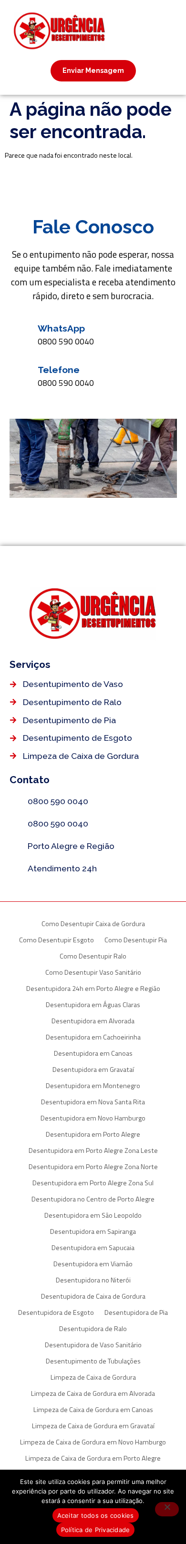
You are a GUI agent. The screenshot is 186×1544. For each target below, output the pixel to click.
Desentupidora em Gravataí (93, 1069)
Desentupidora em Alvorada (93, 1021)
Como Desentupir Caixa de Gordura (93, 923)
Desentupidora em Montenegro (93, 1085)
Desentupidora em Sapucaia (93, 1247)
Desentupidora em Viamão (93, 1264)
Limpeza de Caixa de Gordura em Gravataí (93, 1426)
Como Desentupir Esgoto (56, 940)
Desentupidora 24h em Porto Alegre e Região (93, 988)
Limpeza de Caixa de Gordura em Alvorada (93, 1393)
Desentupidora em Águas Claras (93, 1004)
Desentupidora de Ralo (93, 1328)
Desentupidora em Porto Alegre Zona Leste (93, 1150)
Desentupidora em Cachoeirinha (93, 1037)
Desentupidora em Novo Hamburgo (93, 1118)
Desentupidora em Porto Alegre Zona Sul (93, 1183)
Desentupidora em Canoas (93, 1053)
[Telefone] (20, 374)
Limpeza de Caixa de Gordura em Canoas (93, 1409)
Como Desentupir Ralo (93, 956)
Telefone (59, 369)
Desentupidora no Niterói (93, 1280)
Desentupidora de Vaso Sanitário (93, 1345)
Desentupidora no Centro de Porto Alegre (93, 1199)
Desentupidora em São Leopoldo (93, 1215)
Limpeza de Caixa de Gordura (93, 1377)
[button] (143, 30)
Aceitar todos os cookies (95, 1515)
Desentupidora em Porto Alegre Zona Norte (93, 1166)
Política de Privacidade (95, 1530)
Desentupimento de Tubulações (93, 1361)
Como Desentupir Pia (135, 940)
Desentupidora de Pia (136, 1312)
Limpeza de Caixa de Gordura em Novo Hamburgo (93, 1442)
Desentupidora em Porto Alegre (93, 1134)
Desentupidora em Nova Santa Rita (93, 1102)
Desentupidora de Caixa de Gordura (93, 1296)
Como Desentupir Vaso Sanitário (93, 972)
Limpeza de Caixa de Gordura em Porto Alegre (93, 1458)
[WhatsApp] (20, 333)
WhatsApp (61, 328)
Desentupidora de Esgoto (56, 1312)
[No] (167, 1509)
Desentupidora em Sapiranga (93, 1231)
